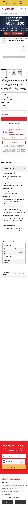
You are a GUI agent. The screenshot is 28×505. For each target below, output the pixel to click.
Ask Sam (14, 142)
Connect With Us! (13, 4)
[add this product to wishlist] (23, 50)
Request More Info (15, 123)
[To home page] (9, 8)
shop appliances (18, 33)
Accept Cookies (20, 502)
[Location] (17, 8)
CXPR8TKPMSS (8, 99)
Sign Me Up (13, 467)
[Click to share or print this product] (23, 46)
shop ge (7, 33)
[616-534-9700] (21, 8)
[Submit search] (24, 13)
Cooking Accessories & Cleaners (20, 38)
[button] (2, 8)
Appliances (3, 38)
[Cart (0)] (25, 8)
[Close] (26, 485)
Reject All (7, 502)
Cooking (9, 38)
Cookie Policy (8, 494)
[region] (14, 494)
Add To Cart (14, 119)
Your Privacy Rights (14, 497)
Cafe (8, 97)
